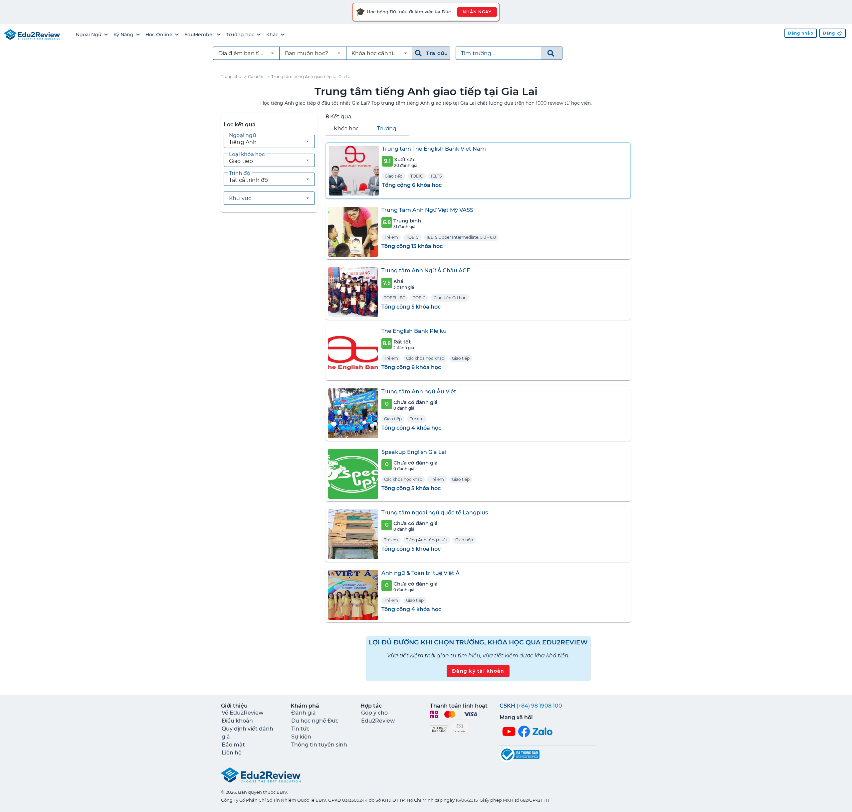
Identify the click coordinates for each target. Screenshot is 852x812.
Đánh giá (303, 713)
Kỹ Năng (123, 35)
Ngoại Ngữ (89, 35)
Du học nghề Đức (314, 721)
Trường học (240, 35)
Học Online (158, 35)
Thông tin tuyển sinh (319, 745)
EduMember (199, 35)
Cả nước (256, 76)
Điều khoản (237, 721)
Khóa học (346, 128)
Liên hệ (232, 752)
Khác (272, 35)
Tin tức (300, 729)
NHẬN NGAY (477, 11)
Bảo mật (233, 745)
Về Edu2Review (242, 713)
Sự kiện (301, 737)
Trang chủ (231, 76)
